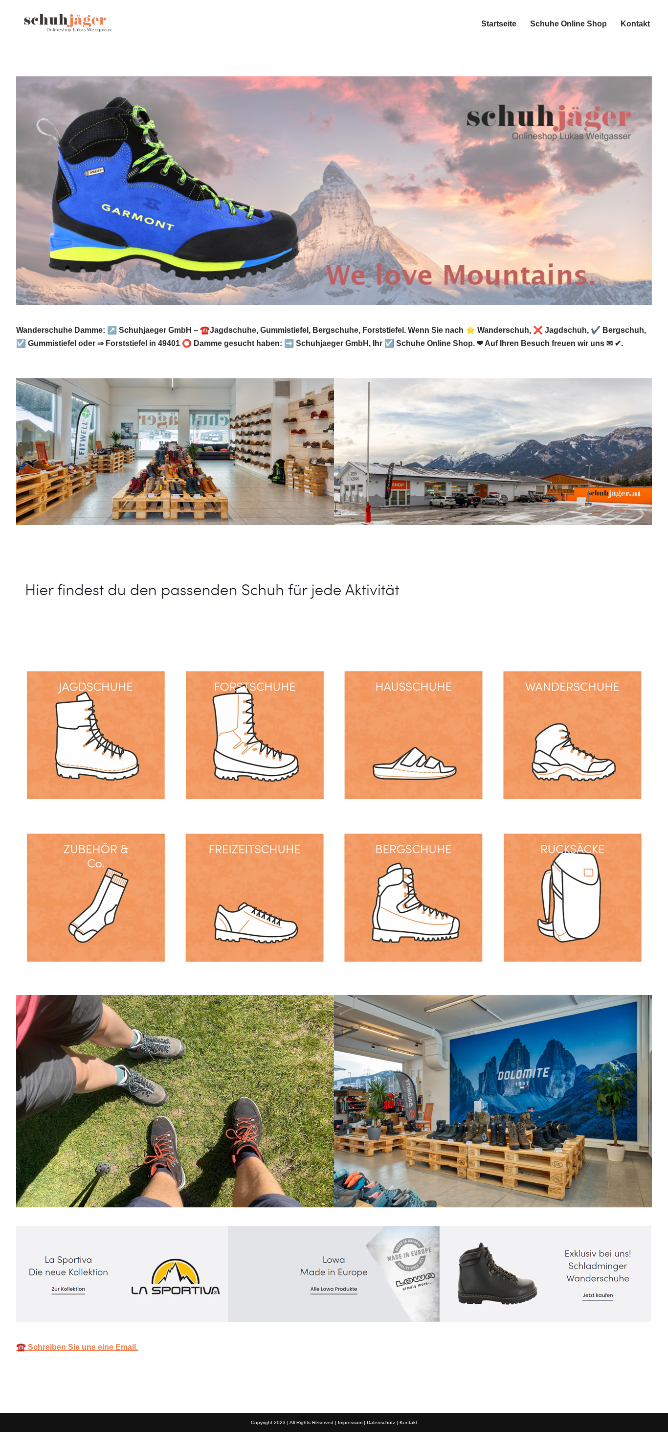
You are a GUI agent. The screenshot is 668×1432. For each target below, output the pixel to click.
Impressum (350, 1422)
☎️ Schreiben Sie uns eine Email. (77, 1347)
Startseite (498, 24)
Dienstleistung (169, 633)
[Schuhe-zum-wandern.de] (65, 23)
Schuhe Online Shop (568, 24)
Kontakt (635, 24)
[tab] (70, 633)
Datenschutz (381, 1422)
